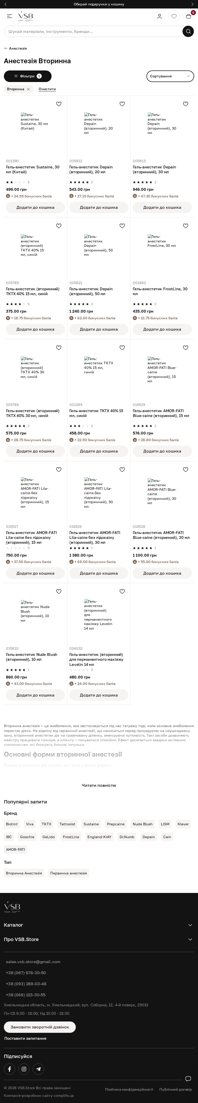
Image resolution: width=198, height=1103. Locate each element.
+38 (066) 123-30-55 (25, 994)
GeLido (49, 837)
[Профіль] (159, 16)
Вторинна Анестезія (24, 873)
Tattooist (67, 824)
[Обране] (174, 16)
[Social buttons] (188, 1078)
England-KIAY (99, 837)
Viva (30, 824)
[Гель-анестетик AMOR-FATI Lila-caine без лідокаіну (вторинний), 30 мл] (98, 492)
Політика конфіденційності (129, 1089)
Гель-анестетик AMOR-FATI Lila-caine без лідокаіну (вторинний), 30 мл (94, 537)
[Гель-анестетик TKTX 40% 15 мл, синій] (98, 370)
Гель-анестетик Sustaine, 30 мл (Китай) (32, 169)
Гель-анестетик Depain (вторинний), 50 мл (91, 291)
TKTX (46, 824)
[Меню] (9, 16)
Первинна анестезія (68, 873)
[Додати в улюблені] (59, 104)
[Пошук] (188, 31)
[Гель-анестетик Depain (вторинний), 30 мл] (162, 127)
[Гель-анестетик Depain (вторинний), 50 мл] (98, 249)
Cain (167, 837)
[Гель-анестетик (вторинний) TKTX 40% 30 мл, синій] (35, 370)
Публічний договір (175, 1089)
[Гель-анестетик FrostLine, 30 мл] (162, 249)
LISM (165, 824)
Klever (183, 824)
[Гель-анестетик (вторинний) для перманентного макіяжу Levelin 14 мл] (98, 614)
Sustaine (91, 824)
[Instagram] (24, 1069)
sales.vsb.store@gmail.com (33, 961)
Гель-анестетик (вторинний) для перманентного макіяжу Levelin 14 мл (96, 659)
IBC (9, 837)
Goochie (27, 837)
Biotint (12, 824)
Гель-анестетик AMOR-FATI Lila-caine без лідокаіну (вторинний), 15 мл (31, 537)
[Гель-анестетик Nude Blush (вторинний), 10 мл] (35, 614)
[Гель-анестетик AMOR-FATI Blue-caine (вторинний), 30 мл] (162, 492)
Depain (149, 837)
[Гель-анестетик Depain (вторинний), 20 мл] (98, 127)
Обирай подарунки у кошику (99, 4)
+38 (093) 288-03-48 (26, 983)
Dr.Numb (127, 837)
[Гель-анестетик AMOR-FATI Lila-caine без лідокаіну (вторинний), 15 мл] (35, 492)
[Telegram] (38, 1069)
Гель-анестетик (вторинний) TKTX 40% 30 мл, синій (33, 413)
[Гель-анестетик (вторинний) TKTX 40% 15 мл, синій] (35, 249)
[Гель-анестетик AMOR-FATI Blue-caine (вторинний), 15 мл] (162, 370)
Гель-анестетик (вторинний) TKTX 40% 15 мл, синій (33, 291)
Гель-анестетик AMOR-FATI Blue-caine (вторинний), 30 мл (161, 535)
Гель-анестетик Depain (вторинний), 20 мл (91, 169)
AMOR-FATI (15, 849)
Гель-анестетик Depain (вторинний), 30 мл (154, 169)
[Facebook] (9, 1069)
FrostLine (71, 837)
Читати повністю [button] (99, 785)
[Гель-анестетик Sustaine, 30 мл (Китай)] (35, 127)
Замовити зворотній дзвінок (40, 1026)
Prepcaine (116, 824)
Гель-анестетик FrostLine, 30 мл (160, 291)
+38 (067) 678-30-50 (26, 972)
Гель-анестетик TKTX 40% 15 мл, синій (96, 413)
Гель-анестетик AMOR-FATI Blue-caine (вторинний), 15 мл (161, 413)
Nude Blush (143, 824)
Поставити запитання (25, 1038)
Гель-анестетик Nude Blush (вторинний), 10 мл (31, 657)
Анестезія (18, 48)
